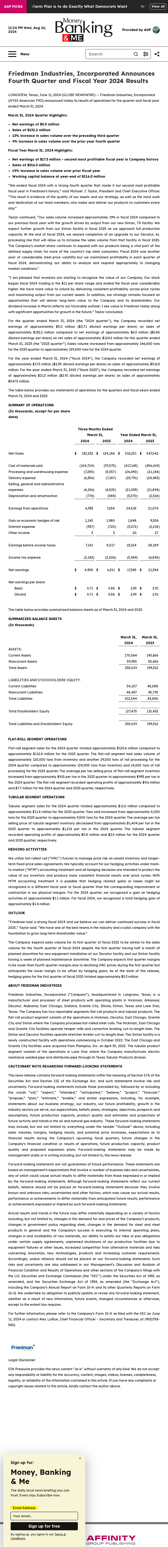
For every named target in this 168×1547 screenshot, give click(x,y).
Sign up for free (44, 1526)
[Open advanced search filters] (146, 54)
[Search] (136, 54)
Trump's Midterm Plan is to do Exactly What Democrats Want (69, 6)
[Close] (80, 1458)
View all (158, 6)
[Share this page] (157, 54)
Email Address (24, 1508)
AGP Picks (13, 6)
